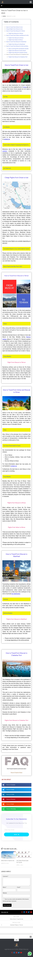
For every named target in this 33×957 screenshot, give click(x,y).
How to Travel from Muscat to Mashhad (16, 42)
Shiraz (4, 430)
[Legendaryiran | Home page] (3, 2)
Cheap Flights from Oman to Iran (14, 29)
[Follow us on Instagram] (22, 912)
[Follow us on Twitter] (29, 912)
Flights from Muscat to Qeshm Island (17, 52)
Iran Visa (5, 96)
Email (19, 887)
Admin (4, 16)
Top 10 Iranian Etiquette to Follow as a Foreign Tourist (16, 144)
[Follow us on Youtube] (31, 912)
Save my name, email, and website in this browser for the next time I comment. (16, 900)
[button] (16, 785)
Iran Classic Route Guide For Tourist (11, 445)
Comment (5, 876)
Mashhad (5, 599)
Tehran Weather (7, 356)
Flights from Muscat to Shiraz (15, 38)
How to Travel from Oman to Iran (14, 27)
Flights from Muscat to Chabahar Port (17, 57)
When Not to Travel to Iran (7, 860)
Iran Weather (6, 127)
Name (4, 887)
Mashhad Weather (7, 613)
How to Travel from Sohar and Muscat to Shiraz (17, 35)
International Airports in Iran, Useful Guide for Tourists (16, 248)
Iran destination (15, 593)
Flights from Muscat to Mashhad (16, 44)
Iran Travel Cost (7, 168)
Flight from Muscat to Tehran (15, 33)
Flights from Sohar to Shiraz (15, 40)
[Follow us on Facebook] (24, 912)
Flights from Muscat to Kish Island (17, 50)
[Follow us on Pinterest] (26, 912)
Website (5, 893)
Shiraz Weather (7, 476)
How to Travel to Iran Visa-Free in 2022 (12, 266)
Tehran (5, 323)
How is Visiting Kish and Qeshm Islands (18, 48)
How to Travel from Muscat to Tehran (15, 31)
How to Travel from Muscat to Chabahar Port (17, 54)
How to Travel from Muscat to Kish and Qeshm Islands (17, 46)
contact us (14, 466)
